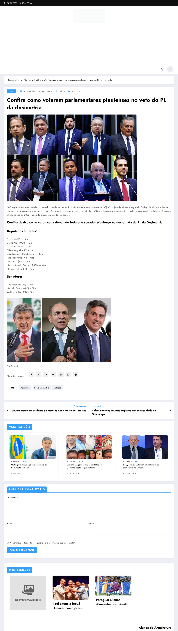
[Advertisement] (89, 45)
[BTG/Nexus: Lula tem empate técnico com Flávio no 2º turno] (145, 446)
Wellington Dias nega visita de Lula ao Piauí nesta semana (29, 466)
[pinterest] (61, 374)
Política (11, 91)
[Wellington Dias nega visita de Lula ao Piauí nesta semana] (33, 446)
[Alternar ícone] (6, 69)
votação (50, 91)
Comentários (12, 497)
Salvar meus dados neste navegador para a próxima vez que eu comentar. (42, 542)
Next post (96, 406)
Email (91, 523)
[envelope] (53, 374)
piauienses (27, 91)
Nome (9, 523)
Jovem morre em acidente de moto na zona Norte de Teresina (49, 410)
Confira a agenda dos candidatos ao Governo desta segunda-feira (84, 466)
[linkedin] (45, 374)
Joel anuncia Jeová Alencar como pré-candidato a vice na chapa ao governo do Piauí (17, 605)
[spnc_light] (170, 69)
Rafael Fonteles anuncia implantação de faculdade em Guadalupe (124, 412)
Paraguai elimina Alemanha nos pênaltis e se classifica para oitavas (60, 602)
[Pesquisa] (162, 69)
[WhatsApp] (68, 374)
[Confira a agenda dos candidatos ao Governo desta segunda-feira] (89, 446)
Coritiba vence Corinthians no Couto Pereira (145, 604)
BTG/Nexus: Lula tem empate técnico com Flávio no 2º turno (141, 466)
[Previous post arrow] (8, 410)
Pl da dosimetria (38, 91)
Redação (62, 91)
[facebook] (31, 374)
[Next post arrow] (170, 410)
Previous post (80, 406)
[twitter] (38, 374)
